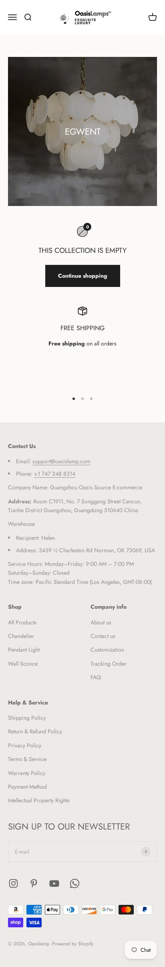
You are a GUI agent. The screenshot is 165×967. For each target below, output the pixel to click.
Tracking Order (109, 664)
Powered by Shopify (72, 943)
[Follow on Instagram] (13, 883)
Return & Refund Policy (35, 731)
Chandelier (21, 636)
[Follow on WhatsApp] (74, 883)
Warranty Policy (26, 773)
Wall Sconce (23, 664)
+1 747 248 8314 (54, 474)
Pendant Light (24, 650)
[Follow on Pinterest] (33, 883)
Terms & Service (27, 759)
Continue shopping (82, 276)
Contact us (103, 636)
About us (101, 622)
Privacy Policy (24, 745)
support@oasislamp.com (61, 461)
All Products (22, 622)
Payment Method (27, 787)
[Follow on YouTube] (54, 883)
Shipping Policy (27, 718)
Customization (107, 650)
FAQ (96, 677)
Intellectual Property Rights (39, 800)
